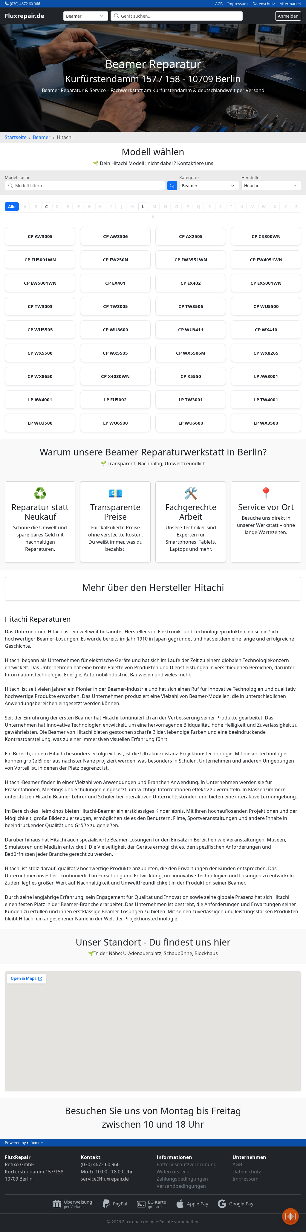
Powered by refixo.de (24, 1142)
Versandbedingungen (181, 1186)
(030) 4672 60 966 (25, 3)
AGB (219, 3)
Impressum (237, 3)
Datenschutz (264, 3)
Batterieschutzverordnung (187, 1164)
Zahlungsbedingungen (182, 1178)
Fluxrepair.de (24, 16)
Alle (12, 206)
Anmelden (288, 16)
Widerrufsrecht (174, 1171)
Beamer (42, 137)
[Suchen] (172, 185)
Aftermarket (290, 3)
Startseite (16, 137)
